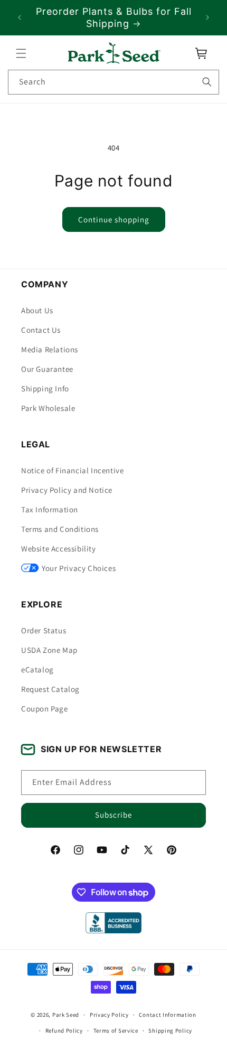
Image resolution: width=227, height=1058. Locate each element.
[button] (21, 53)
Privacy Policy (109, 1014)
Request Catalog (50, 689)
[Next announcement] (207, 17)
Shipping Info (45, 388)
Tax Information (49, 509)
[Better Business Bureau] (113, 922)
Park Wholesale (48, 408)
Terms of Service (115, 1030)
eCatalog (37, 669)
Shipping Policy (170, 1030)
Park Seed (65, 1014)
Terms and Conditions (60, 529)
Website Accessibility (58, 549)
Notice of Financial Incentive (72, 470)
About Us (37, 310)
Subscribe (113, 815)
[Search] (207, 81)
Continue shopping (113, 219)
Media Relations (49, 349)
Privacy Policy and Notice (66, 490)
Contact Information (167, 1014)
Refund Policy (64, 1030)
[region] (113, 17)
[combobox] (113, 82)
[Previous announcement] (19, 17)
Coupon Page (44, 709)
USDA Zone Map (49, 650)
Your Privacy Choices (79, 568)
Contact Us (41, 330)
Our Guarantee (47, 369)
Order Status (43, 630)
